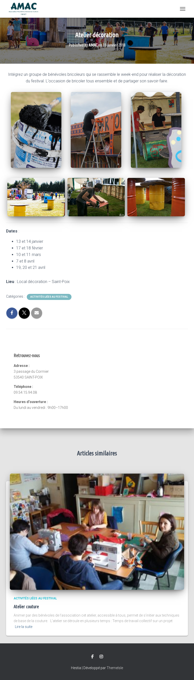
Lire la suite (23, 627)
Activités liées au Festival (49, 296)
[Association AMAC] (25, 9)
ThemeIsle (115, 668)
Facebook (92, 657)
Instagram (101, 657)
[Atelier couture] (97, 531)
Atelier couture (26, 606)
